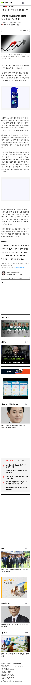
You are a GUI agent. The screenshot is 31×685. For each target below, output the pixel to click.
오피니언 (3, 10)
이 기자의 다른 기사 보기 (15, 278)
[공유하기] (23, 3)
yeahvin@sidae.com (15, 272)
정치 (9, 10)
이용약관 (3, 663)
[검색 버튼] (26, 3)
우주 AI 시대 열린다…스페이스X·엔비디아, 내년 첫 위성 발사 (15, 249)
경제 (12, 10)
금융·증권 (21, 10)
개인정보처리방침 (17, 663)
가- (21, 30)
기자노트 (4, 633)
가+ (28, 30)
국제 (27, 10)
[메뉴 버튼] (28, 3)
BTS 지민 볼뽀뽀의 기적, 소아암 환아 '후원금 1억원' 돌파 (15, 256)
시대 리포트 (5, 317)
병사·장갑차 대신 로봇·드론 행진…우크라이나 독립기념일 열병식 (15, 252)
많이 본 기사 (9, 460)
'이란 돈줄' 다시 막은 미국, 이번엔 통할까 (12, 259)
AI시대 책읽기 (5, 603)
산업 (16, 10)
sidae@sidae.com (19, 267)
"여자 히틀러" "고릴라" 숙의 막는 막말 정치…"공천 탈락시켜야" (15, 245)
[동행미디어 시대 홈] (6, 2)
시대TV (3, 342)
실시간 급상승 (22, 460)
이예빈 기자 (6, 22)
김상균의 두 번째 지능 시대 (10, 404)
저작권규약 (9, 663)
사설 (2, 548)
